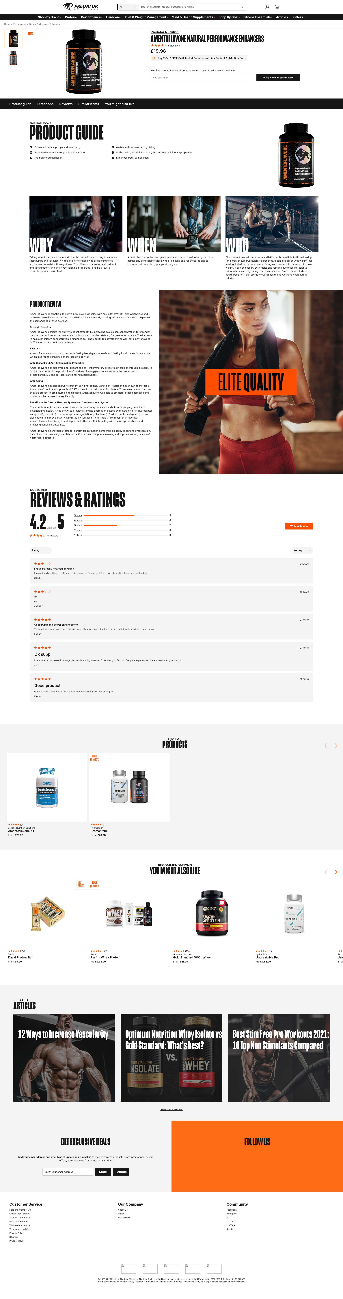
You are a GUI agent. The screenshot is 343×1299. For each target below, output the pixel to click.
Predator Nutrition (165, 32)
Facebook (232, 1209)
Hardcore (113, 17)
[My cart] (277, 7)
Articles (282, 17)
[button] (123, 515)
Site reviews (124, 1217)
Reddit (230, 1229)
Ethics (121, 1213)
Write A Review (299, 526)
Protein (70, 17)
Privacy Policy (16, 1233)
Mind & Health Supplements (192, 17)
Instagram (232, 1213)
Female (121, 1172)
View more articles (171, 1109)
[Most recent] (302, 550)
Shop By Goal (228, 17)
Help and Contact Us (20, 1209)
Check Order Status (19, 1213)
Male (103, 1172)
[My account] (267, 7)
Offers (298, 17)
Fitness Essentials (257, 17)
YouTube (231, 1225)
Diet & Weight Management (145, 17)
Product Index (16, 1240)
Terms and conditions (20, 1229)
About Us (123, 1209)
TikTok (230, 1221)
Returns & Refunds (18, 1221)
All (121, 6)
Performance (91, 17)
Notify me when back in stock (278, 77)
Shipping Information (20, 1217)
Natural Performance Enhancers (44, 24)
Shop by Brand (49, 17)
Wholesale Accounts (19, 1225)
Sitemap (13, 1237)
